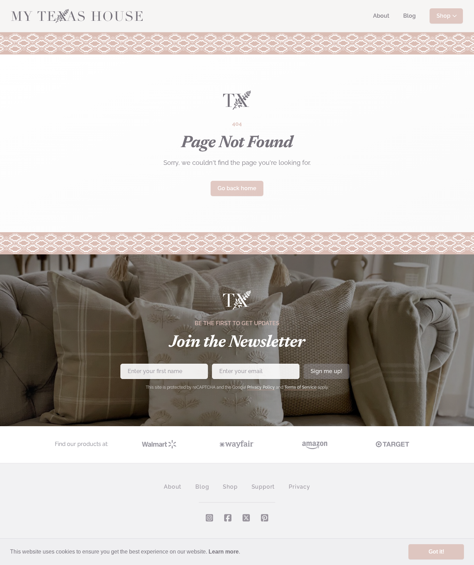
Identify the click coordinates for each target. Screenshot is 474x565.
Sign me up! (326, 371)
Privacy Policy (261, 387)
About (381, 15)
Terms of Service (300, 387)
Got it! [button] (436, 552)
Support (263, 486)
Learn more (224, 552)
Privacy (299, 486)
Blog (409, 15)
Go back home (237, 188)
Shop (443, 15)
